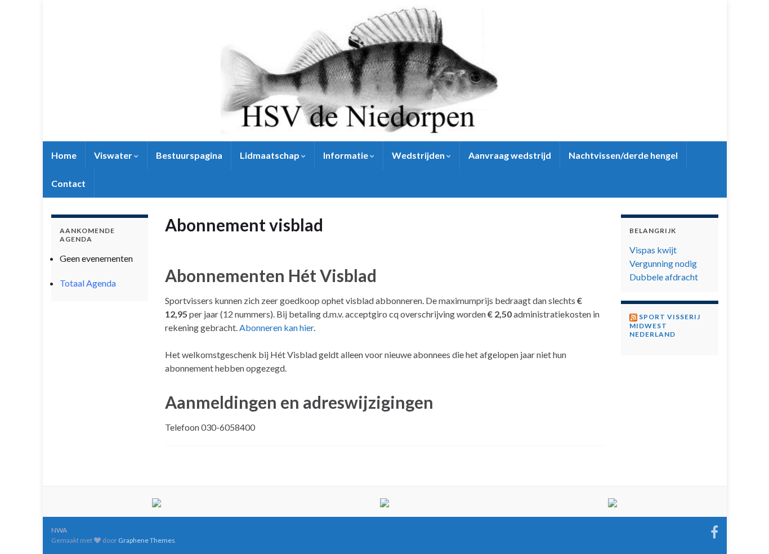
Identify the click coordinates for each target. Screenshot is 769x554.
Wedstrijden (419, 155)
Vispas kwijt (653, 249)
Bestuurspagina (189, 155)
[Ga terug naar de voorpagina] (385, 70)
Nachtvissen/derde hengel (623, 155)
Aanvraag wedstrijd (509, 155)
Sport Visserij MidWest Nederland (664, 325)
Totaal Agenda (88, 283)
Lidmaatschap (270, 155)
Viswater (114, 155)
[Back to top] (744, 529)
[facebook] (714, 530)
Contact (68, 183)
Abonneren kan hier (276, 327)
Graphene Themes (146, 540)
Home (64, 155)
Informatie (346, 155)
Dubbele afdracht (663, 276)
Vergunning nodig (663, 263)
